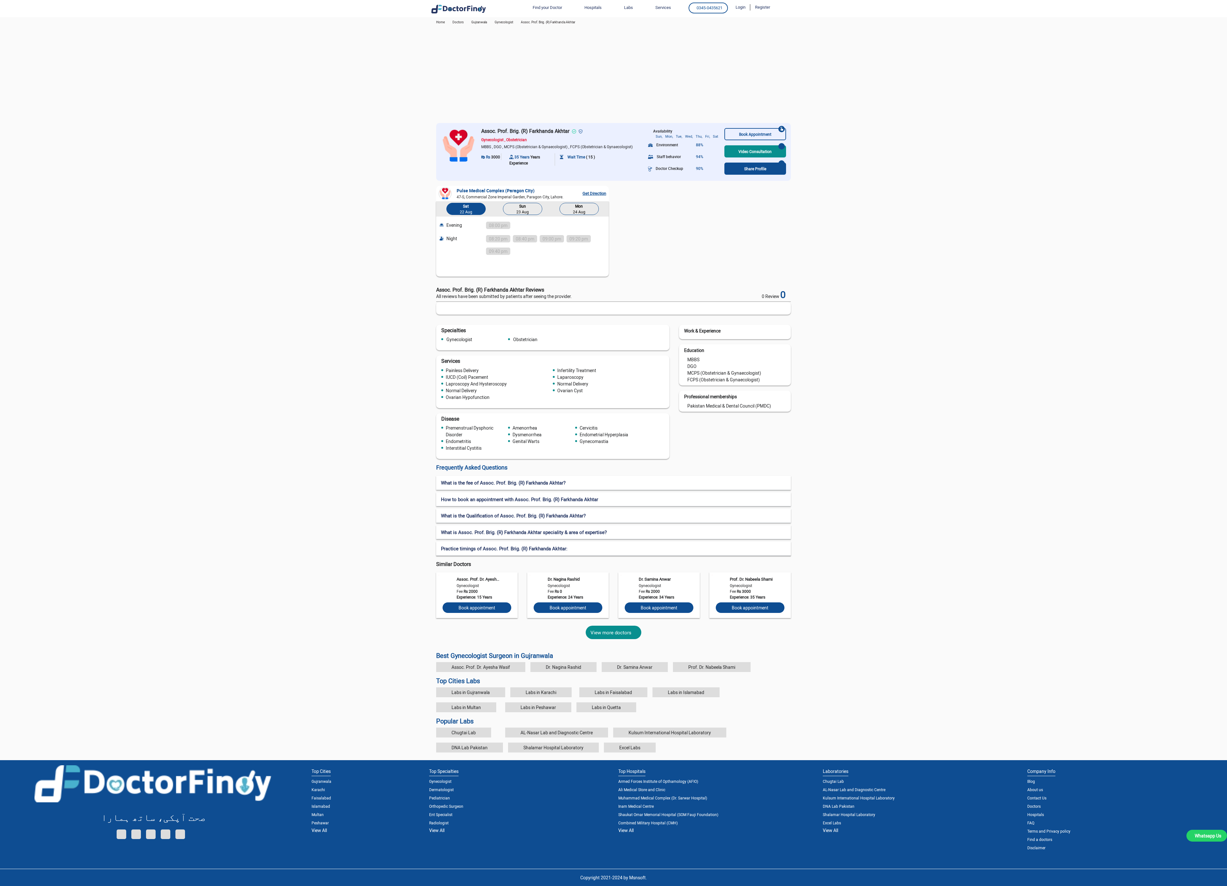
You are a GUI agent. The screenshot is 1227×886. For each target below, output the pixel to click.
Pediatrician (439, 797)
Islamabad (321, 806)
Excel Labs (629, 748)
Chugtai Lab (463, 732)
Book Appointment (755, 134)
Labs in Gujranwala (470, 692)
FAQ (1030, 822)
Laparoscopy (570, 377)
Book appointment (477, 608)
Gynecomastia (594, 441)
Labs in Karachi (541, 692)
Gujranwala (479, 22)
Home (440, 22)
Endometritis (458, 441)
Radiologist (439, 822)
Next (602, 210)
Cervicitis (589, 428)
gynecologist (504, 22)
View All (319, 830)
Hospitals (1035, 814)
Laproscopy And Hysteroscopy (476, 384)
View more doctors (610, 632)
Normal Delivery (572, 384)
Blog (1031, 781)
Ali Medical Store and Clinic (641, 789)
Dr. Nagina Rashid (564, 579)
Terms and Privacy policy (1048, 831)
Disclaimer (1036, 847)
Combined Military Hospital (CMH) (648, 822)
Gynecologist (459, 339)
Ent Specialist (440, 814)
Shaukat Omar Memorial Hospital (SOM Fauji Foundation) (668, 814)
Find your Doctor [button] (547, 7)
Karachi (318, 789)
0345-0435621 (709, 8)
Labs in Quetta (606, 707)
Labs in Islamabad (686, 692)
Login (740, 7)
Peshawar (320, 822)
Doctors (1034, 806)
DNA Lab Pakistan (469, 748)
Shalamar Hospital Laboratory (553, 748)
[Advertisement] (613, 75)
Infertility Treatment (576, 370)
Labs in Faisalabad (613, 692)
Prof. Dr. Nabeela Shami (751, 579)
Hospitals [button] (593, 7)
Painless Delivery (462, 370)
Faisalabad (321, 797)
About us (1035, 789)
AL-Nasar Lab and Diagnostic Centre (557, 732)
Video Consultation (755, 151)
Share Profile (755, 168)
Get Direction (594, 193)
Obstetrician (525, 339)
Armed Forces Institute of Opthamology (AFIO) (658, 781)
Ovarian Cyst (570, 390)
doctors (458, 22)
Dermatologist (441, 789)
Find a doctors (1039, 839)
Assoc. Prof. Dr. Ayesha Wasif (478, 579)
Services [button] (663, 7)
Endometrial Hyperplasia (604, 435)
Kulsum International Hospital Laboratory (670, 732)
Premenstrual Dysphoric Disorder (469, 431)
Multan (318, 814)
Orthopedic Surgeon (446, 806)
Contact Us (1036, 797)
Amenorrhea (525, 428)
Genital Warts (526, 441)
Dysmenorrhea (527, 435)
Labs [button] (628, 7)
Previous (442, 210)
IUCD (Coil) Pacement (467, 377)
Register (762, 7)
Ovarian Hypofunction (468, 397)
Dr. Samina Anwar (655, 579)
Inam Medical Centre (636, 806)
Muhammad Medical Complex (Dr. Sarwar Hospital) (662, 797)
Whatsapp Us (1208, 836)
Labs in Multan (466, 707)
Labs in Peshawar (538, 707)
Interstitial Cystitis (464, 448)
